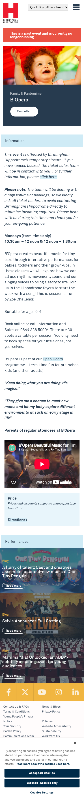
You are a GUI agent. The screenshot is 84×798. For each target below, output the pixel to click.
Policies (47, 721)
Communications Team (18, 736)
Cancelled (24, 111)
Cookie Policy (12, 731)
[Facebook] (8, 692)
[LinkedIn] (75, 692)
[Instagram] (58, 692)
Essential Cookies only (42, 783)
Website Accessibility (56, 726)
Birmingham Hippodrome (10, 13)
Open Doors (53, 359)
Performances (16, 541)
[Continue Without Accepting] (75, 743)
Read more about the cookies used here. (43, 764)
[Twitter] (25, 692)
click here (48, 177)
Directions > (17, 520)
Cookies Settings (42, 792)
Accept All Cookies (42, 773)
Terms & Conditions (16, 711)
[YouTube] (42, 692)
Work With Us (51, 736)
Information (14, 141)
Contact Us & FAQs (16, 706)
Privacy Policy (51, 711)
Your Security (12, 726)
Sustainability (51, 731)
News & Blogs (51, 706)
